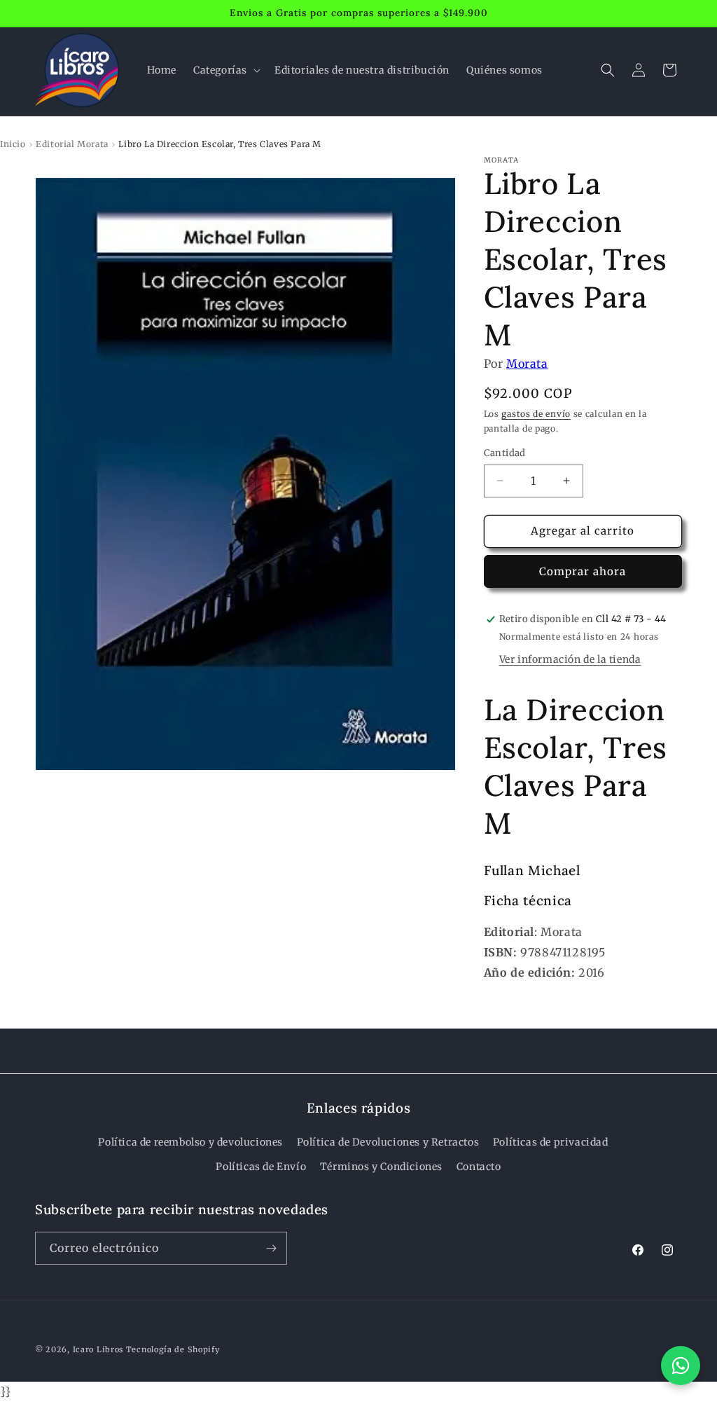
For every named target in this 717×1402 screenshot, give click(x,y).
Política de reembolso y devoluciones (190, 1142)
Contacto (479, 1166)
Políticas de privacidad (550, 1142)
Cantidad (505, 453)
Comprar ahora (582, 571)
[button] (225, 70)
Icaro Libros (98, 1349)
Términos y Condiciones (381, 1166)
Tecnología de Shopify (173, 1349)
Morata (527, 364)
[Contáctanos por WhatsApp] (680, 1365)
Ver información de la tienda (570, 659)
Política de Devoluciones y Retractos (388, 1142)
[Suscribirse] (271, 1248)
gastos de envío (536, 413)
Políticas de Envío (261, 1166)
